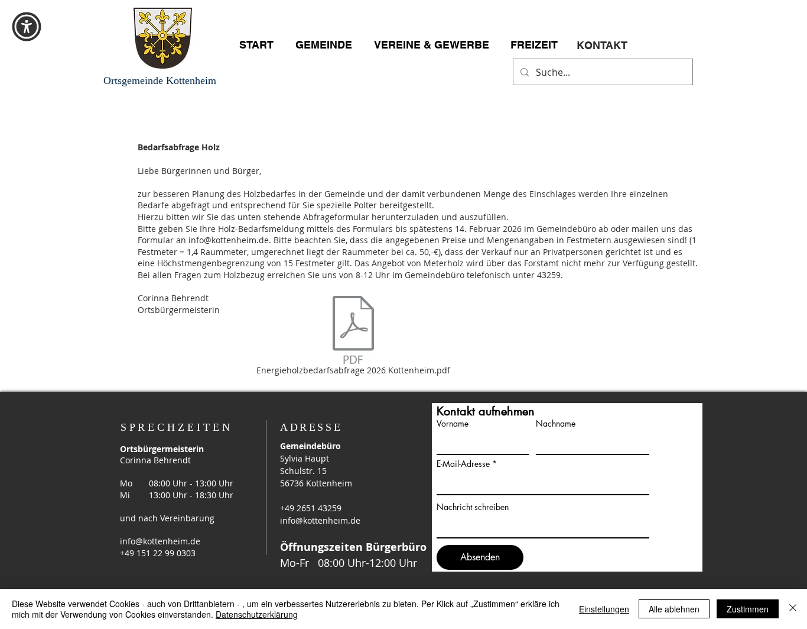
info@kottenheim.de (228, 240)
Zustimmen (748, 609)
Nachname (555, 424)
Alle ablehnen (674, 609)
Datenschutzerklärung (257, 614)
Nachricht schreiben (473, 507)
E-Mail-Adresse (463, 464)
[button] (26, 26)
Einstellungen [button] (604, 609)
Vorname (452, 424)
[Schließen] (793, 609)
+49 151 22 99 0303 (158, 553)
